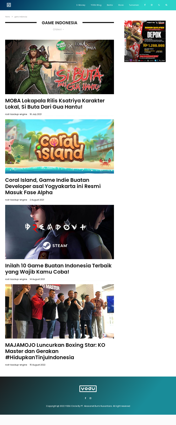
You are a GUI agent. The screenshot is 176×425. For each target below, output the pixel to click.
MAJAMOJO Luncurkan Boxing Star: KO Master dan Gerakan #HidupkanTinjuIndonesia (55, 351)
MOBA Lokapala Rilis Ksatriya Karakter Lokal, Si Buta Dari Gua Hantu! (55, 104)
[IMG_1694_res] (59, 311)
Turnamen (134, 5)
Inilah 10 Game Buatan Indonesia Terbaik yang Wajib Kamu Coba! (58, 269)
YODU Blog (96, 5)
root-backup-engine (16, 114)
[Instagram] (151, 5)
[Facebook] (145, 5)
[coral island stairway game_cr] (59, 146)
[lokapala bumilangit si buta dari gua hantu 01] (59, 67)
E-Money (80, 5)
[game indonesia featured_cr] (59, 232)
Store (121, 5)
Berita (110, 5)
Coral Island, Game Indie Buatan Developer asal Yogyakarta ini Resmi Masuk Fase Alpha (53, 186)
